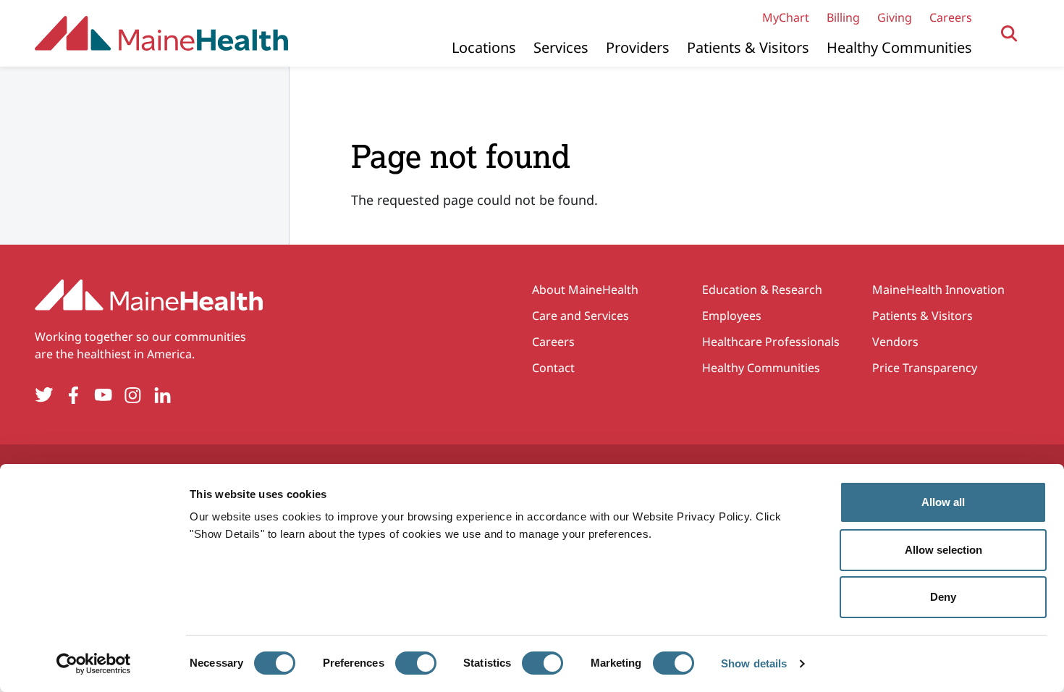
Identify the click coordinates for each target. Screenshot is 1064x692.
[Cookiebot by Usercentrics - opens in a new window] (93, 664)
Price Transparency (924, 368)
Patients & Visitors (748, 47)
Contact (553, 368)
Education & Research (762, 290)
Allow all (943, 502)
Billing (843, 17)
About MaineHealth (585, 290)
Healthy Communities (899, 47)
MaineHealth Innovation (938, 290)
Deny (943, 597)
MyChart (785, 17)
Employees (731, 316)
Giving (894, 17)
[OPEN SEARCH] (1009, 34)
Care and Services (580, 316)
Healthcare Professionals (771, 342)
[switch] (415, 663)
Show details (754, 663)
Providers (638, 47)
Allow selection (943, 550)
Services (560, 47)
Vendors (895, 342)
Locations (484, 47)
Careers (950, 17)
